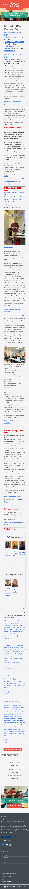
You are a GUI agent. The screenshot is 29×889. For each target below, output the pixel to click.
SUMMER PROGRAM (14, 775)
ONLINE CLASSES (14, 779)
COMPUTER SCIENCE (14, 769)
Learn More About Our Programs (13, 749)
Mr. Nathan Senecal (8, 553)
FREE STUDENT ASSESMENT (14, 805)
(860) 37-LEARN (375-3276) (7, 879)
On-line (6, 176)
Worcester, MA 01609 (7, 876)
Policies (4, 864)
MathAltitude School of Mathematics (9, 873)
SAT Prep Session (11, 37)
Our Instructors (9, 51)
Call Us (5, 4)
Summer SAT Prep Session (14, 42)
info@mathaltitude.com (7, 881)
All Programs (5, 855)
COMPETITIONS (14, 772)
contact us (11, 181)
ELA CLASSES (14, 766)
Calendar (4, 862)
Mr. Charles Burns (15, 553)
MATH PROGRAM (14, 763)
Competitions (5, 857)
